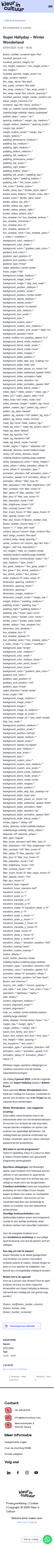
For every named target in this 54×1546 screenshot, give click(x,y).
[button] (47, 1539)
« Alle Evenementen (14, 20)
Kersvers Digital (27, 1522)
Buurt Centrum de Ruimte (15, 1369)
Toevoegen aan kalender (22, 1325)
